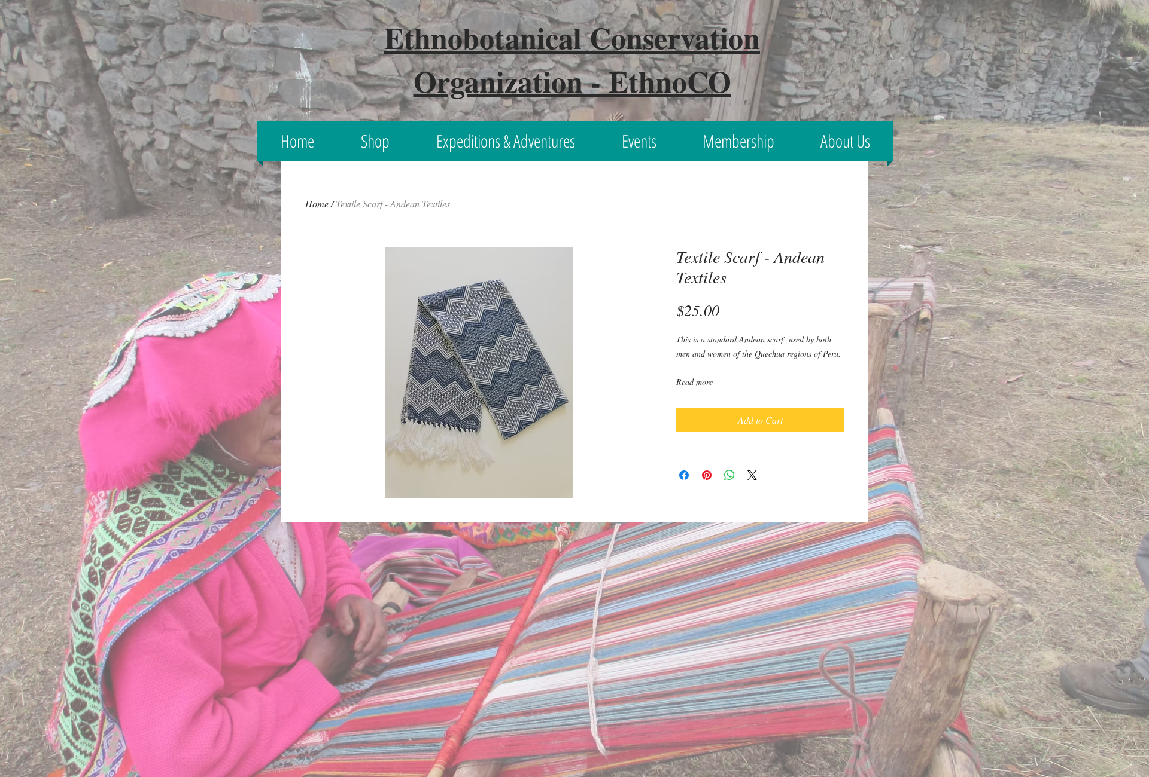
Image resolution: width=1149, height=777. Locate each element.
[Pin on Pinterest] (707, 475)
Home (317, 203)
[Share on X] (752, 475)
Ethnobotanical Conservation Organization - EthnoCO (572, 59)
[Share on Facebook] (684, 475)
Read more (694, 381)
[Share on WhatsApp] (729, 475)
